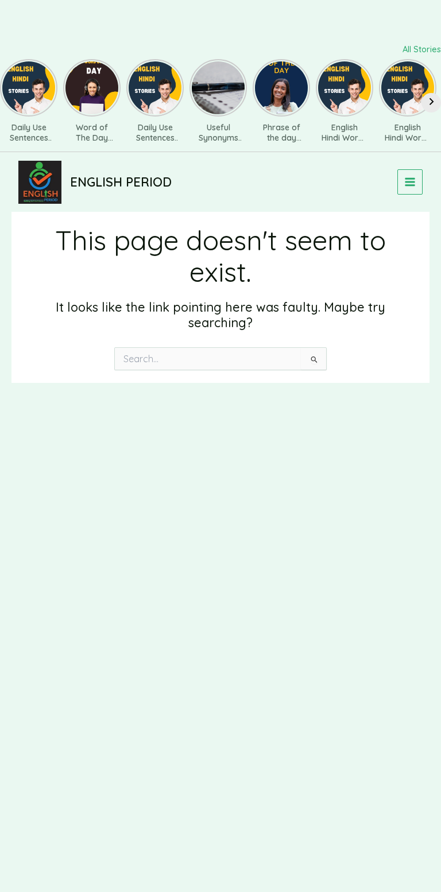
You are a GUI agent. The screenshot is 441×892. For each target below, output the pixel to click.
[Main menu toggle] (410, 182)
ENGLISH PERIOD (121, 181)
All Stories (422, 49)
